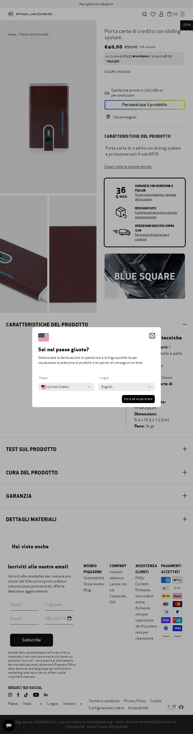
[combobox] (55, 386)
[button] (152, 335)
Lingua (104, 378)
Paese (43, 378)
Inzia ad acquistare (138, 399)
